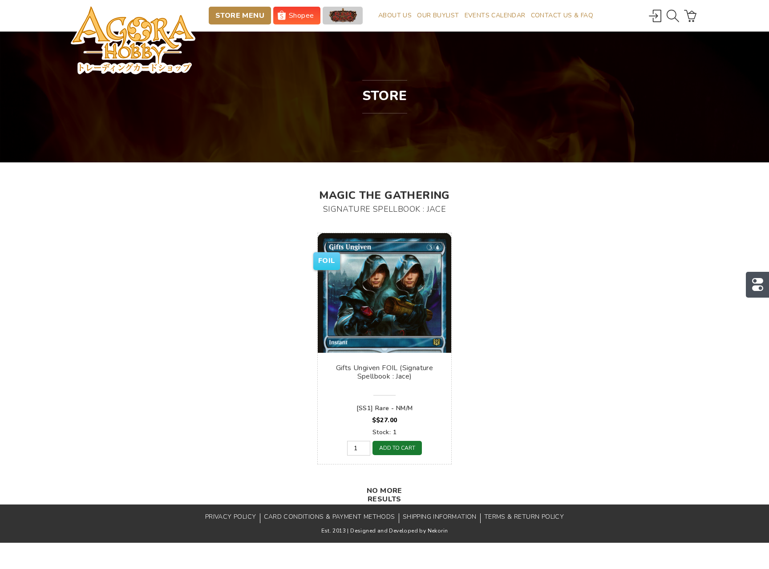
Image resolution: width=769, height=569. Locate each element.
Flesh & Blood (343, 15)
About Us (395, 15)
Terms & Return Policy (524, 517)
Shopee (301, 15)
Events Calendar (495, 15)
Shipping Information (440, 517)
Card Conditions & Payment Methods (329, 517)
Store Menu (239, 15)
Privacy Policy (230, 517)
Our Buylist (438, 15)
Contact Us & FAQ (562, 15)
